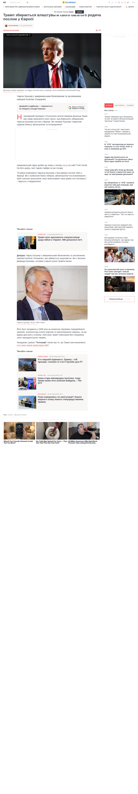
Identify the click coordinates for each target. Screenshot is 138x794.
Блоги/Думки (42, 394)
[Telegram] (115, 2)
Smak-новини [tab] (119, 105)
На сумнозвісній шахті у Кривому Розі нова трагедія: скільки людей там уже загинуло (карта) (119, 271)
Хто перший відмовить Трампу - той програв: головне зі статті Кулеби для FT (60, 360)
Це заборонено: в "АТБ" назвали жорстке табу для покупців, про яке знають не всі (119, 185)
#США (10, 415)
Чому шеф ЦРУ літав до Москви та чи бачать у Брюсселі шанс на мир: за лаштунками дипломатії (119, 172)
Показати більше (116, 299)
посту (65, 165)
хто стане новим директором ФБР (32, 345)
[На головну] (69, 2)
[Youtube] (119, 2)
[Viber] (112, 2)
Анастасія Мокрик (13, 25)
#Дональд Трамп (20, 415)
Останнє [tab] (109, 105)
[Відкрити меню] (4, 2)
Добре (79, 12)
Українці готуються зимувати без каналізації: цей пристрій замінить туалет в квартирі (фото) (118, 227)
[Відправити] (27, 2)
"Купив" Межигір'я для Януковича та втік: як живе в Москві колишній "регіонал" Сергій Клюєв (118, 119)
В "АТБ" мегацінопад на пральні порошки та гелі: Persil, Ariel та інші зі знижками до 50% (119, 146)
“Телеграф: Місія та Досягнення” (108, 7)
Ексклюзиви (70, 7)
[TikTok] (128, 2)
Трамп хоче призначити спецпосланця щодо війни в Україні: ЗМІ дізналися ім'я (60, 238)
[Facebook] (109, 2)
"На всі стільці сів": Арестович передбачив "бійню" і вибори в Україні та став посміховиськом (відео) (117, 132)
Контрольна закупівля (53, 7)
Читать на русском (11, 30)
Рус (133, 2)
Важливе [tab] (130, 105)
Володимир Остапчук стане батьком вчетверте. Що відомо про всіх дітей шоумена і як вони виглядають (119, 241)
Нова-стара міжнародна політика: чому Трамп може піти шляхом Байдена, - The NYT (59, 380)
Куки (71, 12)
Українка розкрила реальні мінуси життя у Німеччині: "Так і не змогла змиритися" (119, 214)
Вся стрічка (109, 110)
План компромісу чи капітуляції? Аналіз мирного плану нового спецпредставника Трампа (60, 399)
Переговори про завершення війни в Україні (22, 7)
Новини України (43, 356)
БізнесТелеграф (85, 7)
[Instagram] (124, 2)
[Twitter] (122, 2)
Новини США (42, 234)
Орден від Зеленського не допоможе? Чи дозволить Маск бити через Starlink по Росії (118, 159)
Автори (131, 7)
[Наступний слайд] (136, 7)
